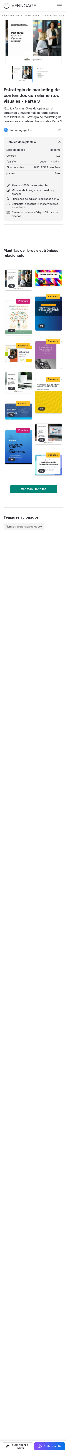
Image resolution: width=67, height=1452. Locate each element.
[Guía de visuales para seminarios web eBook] (18, 411)
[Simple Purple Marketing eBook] (48, 354)
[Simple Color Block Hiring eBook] (18, 354)
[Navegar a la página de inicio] (20, 6)
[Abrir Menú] (59, 6)
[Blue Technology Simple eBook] (48, 314)
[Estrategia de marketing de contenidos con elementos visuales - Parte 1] (18, 382)
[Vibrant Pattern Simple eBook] (48, 278)
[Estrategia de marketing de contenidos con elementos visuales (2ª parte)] (48, 434)
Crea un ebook (31, 15)
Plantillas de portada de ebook (24, 526)
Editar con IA (52, 1446)
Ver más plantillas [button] (33, 489)
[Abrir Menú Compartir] (59, 130)
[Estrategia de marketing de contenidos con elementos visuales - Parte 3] (18, 280)
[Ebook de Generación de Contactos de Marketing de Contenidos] (18, 447)
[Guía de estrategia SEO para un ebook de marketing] (18, 318)
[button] (17, 1446)
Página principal (10, 15)
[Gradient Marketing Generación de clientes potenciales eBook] (48, 465)
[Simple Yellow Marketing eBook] (48, 396)
